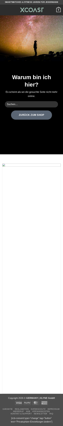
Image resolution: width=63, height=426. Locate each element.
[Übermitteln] (54, 104)
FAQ (51, 414)
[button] (4, 10)
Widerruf (18, 411)
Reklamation (22, 409)
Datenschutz (38, 409)
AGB (28, 411)
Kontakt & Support (21, 414)
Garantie (8, 409)
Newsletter (40, 414)
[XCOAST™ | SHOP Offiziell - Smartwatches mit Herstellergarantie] (31, 10)
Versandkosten (41, 411)
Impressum (54, 409)
